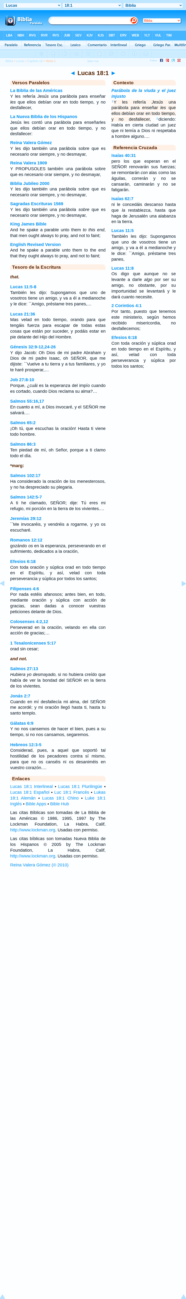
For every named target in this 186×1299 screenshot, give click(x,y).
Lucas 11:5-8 (23, 286)
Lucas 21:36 (22, 314)
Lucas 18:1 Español (29, 792)
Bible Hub (59, 803)
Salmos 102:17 (25, 475)
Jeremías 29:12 (25, 518)
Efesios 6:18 (23, 561)
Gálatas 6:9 (21, 723)
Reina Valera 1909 (28, 163)
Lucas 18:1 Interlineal (31, 786)
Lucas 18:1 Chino (60, 798)
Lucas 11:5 (122, 230)
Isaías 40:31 (123, 155)
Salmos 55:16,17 (27, 401)
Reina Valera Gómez (31, 142)
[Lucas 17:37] (6, 594)
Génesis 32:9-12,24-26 (33, 346)
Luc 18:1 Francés (71, 792)
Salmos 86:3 (23, 444)
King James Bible (28, 224)
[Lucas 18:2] (180, 594)
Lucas (20, 61)
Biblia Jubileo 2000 (29, 183)
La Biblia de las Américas (36, 90)
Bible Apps (36, 803)
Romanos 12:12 (26, 540)
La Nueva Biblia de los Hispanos (43, 116)
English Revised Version (35, 244)
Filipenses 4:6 (24, 588)
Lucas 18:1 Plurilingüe (80, 786)
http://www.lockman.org (32, 830)
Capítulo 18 (35, 61)
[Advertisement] (93, 907)
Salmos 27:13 (24, 668)
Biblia (9, 61)
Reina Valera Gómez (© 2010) (39, 865)
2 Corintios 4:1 (126, 305)
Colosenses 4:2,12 (29, 621)
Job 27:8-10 (22, 379)
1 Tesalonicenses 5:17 (33, 643)
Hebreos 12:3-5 (25, 744)
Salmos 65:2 (23, 422)
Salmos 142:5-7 (26, 497)
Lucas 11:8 (122, 268)
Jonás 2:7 (20, 696)
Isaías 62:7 (122, 198)
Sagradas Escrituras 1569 (36, 203)
